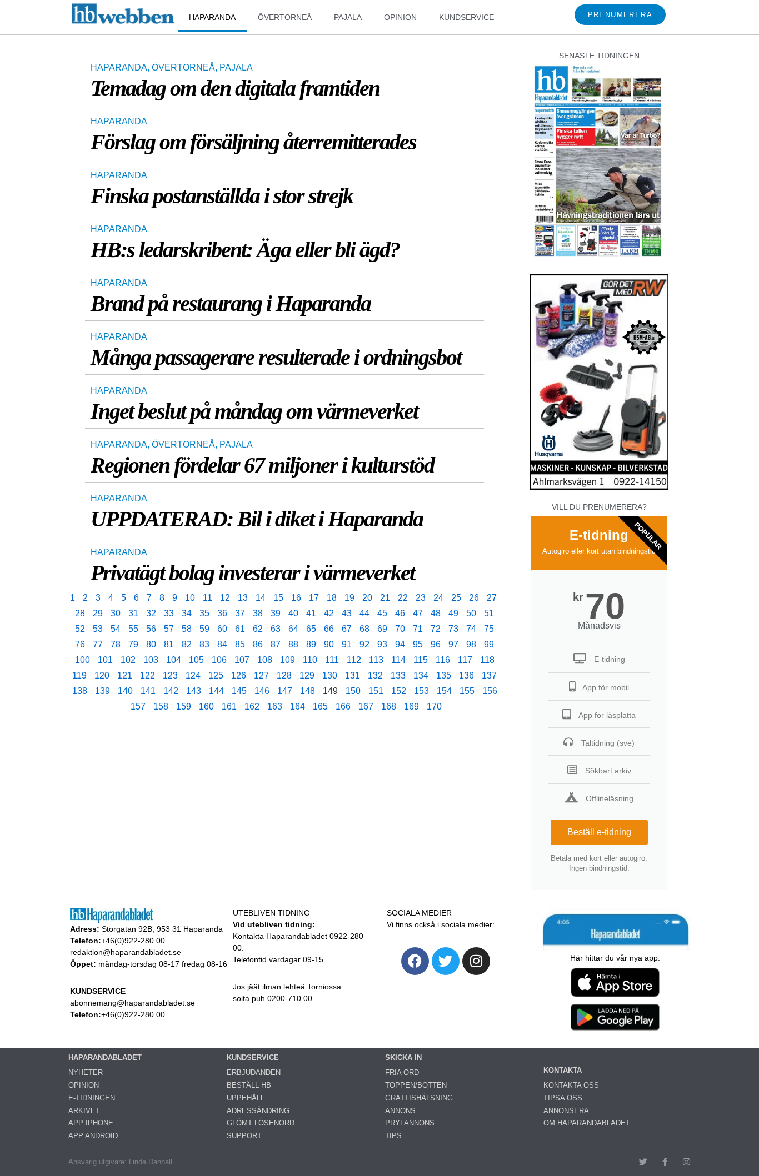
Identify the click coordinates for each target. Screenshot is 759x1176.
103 (150, 660)
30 (116, 613)
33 (169, 613)
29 (98, 613)
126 (238, 675)
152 (398, 691)
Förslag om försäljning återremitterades (253, 141)
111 (332, 660)
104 (173, 660)
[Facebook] (415, 961)
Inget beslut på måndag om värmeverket (254, 411)
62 (258, 629)
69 (382, 629)
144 (216, 691)
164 (297, 706)
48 (436, 613)
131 (352, 675)
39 (276, 613)
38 (258, 613)
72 (436, 629)
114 (398, 660)
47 (418, 613)
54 (116, 629)
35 (204, 613)
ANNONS (400, 1111)
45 (382, 613)
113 (376, 660)
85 (240, 644)
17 (314, 597)
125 (215, 675)
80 (151, 644)
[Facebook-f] (665, 1162)
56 (151, 629)
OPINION (400, 17)
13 (243, 597)
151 (375, 691)
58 (187, 629)
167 (365, 706)
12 (225, 597)
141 (148, 691)
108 (264, 660)
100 (82, 660)
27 (492, 597)
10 (190, 597)
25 (456, 597)
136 (466, 675)
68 (364, 629)
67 (347, 629)
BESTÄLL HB (249, 1085)
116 (443, 660)
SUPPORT (244, 1136)
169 (411, 706)
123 (170, 675)
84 (222, 644)
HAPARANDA (212, 17)
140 (125, 691)
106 (219, 660)
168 (388, 706)
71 (418, 629)
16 (296, 597)
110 (310, 660)
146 (261, 691)
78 (116, 644)
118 (487, 660)
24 (438, 597)
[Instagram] (476, 961)
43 (347, 613)
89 (311, 644)
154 (444, 691)
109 (287, 660)
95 (418, 644)
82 (187, 644)
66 (329, 629)
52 (80, 629)
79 (133, 644)
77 (98, 644)
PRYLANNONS (410, 1123)
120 (101, 675)
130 (329, 675)
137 (489, 675)
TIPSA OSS (562, 1098)
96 (436, 644)
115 (420, 660)
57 (169, 629)
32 (151, 613)
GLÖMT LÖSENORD (260, 1123)
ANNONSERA (566, 1111)
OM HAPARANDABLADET (586, 1123)
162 (251, 706)
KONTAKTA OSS (571, 1085)
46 (400, 613)
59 (204, 629)
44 (364, 613)
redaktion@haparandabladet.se (125, 952)
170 (434, 706)
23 (421, 597)
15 (278, 597)
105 (196, 660)
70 (400, 629)
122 (147, 675)
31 (133, 613)
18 (332, 597)
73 (453, 629)
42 (329, 613)
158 (160, 706)
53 (98, 629)
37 (240, 613)
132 (375, 675)
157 (138, 706)
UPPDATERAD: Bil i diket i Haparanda (257, 518)
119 (79, 675)
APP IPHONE (90, 1123)
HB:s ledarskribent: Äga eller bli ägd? (245, 249)
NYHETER (85, 1072)
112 (354, 660)
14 (261, 597)
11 (207, 597)
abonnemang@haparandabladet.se (132, 1002)
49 (453, 613)
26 (474, 597)
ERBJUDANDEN (254, 1072)
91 (347, 644)
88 (293, 644)
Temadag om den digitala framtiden (235, 88)
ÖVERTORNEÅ (285, 17)
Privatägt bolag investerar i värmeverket (253, 572)
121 (124, 675)
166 (343, 706)
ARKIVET (84, 1111)
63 (276, 629)
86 (258, 644)
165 (320, 706)
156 (489, 691)
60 (222, 629)
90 (329, 644)
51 (489, 613)
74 (471, 629)
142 (170, 691)
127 (261, 675)
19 (349, 597)
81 (169, 644)
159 (183, 706)
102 (128, 660)
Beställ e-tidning (599, 832)
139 (102, 691)
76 (80, 644)
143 (193, 691)
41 (311, 613)
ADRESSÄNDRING (258, 1111)
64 (293, 629)
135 (443, 675)
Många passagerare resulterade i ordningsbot (276, 357)
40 (293, 613)
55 (133, 629)
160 (206, 706)
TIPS (393, 1136)
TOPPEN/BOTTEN (416, 1085)
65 (311, 629)
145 (239, 691)
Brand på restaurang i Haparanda (231, 303)
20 (367, 597)
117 (465, 660)
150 (353, 691)
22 (403, 597)
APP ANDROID (93, 1136)
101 (105, 660)
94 (400, 644)
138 (79, 691)
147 (284, 691)
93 (382, 644)
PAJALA (348, 17)
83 (204, 644)
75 (489, 629)
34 (187, 613)
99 (489, 644)
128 (284, 675)
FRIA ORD (402, 1072)
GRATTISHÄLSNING (419, 1098)
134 (420, 675)
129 (306, 675)
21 (385, 597)
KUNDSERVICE (466, 17)
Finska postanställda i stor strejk (222, 195)
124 (193, 675)
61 (240, 629)
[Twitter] (446, 961)
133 (398, 675)
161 (229, 706)
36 (222, 613)
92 (364, 644)
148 (307, 691)
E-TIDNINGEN (91, 1098)
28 (80, 613)
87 (276, 644)
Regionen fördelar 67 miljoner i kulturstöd (262, 465)
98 (471, 644)
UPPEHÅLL (245, 1098)
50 (471, 613)
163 (274, 706)
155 (467, 691)
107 (241, 660)
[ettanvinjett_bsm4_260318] (599, 489)
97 (453, 644)
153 (421, 691)
